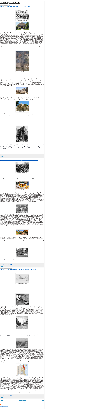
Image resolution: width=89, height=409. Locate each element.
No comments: (13, 264)
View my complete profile (4, 406)
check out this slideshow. (16, 291)
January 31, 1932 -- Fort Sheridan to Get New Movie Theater (15, 6)
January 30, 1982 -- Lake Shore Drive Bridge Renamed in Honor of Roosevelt (19, 160)
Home (22, 400)
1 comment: (13, 395)
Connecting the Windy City (10, 3)
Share (2, 156)
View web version (22, 402)
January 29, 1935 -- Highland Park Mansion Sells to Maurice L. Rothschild (18, 269)
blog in (33, 98)
